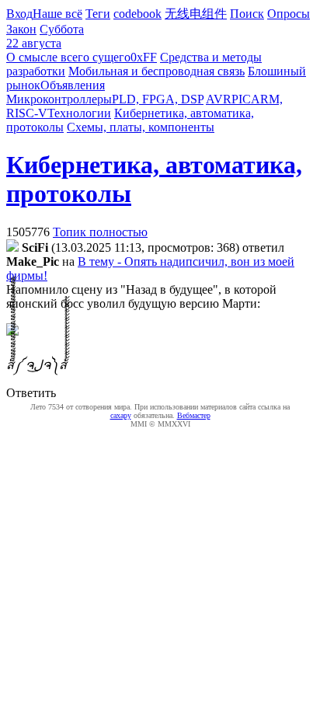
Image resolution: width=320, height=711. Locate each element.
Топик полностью (100, 232)
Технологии (79, 113)
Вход (19, 13)
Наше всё (57, 13)
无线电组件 (196, 13)
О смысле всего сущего (68, 57)
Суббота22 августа (45, 36)
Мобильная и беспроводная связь (156, 71)
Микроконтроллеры (59, 99)
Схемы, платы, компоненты (140, 127)
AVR (218, 99)
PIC (241, 99)
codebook (137, 13)
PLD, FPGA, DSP (157, 99)
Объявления (72, 85)
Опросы (288, 13)
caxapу (120, 415)
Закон (21, 29)
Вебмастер (193, 415)
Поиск (247, 13)
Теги (97, 13)
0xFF (143, 57)
